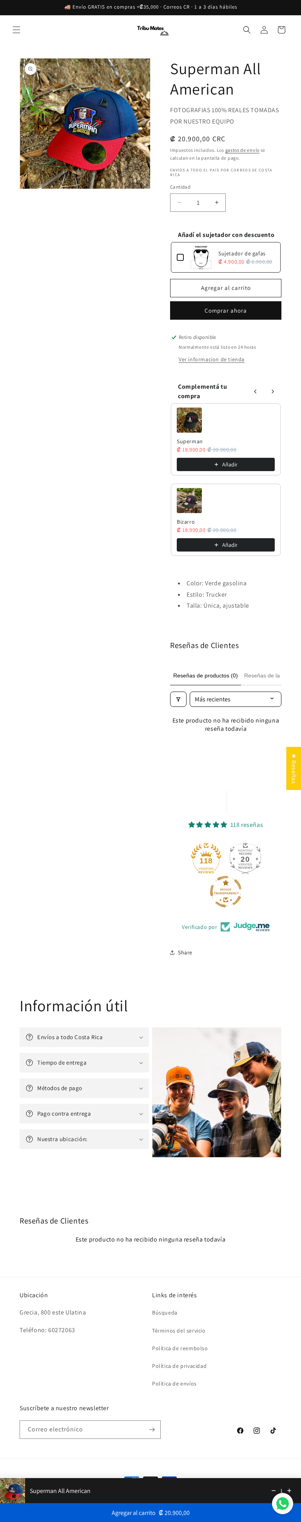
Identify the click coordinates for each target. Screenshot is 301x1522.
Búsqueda (165, 1312)
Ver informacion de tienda (212, 359)
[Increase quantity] (289, 1491)
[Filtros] (178, 699)
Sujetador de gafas (242, 253)
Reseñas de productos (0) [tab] (205, 675)
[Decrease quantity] (273, 1491)
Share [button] (185, 952)
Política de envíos (174, 1383)
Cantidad (180, 187)
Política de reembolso (180, 1348)
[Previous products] (255, 391)
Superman (190, 441)
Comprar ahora (226, 310)
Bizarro (186, 521)
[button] (16, 29)
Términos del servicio (179, 1330)
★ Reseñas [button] (294, 768)
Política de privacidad (179, 1365)
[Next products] (272, 391)
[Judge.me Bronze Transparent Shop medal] (225, 891)
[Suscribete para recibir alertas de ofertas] (151, 1429)
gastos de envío (242, 150)
